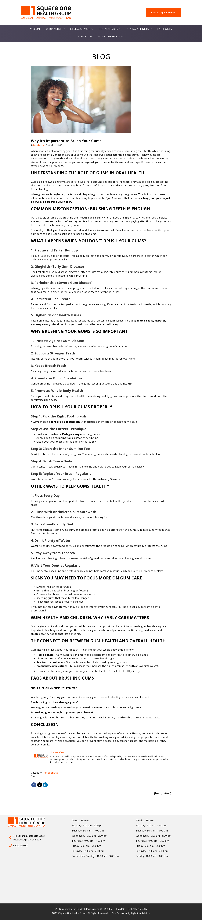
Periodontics (38, 145)
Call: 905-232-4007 (137, 908)
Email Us (120, 908)
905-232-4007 (20, 845)
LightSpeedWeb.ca (140, 913)
